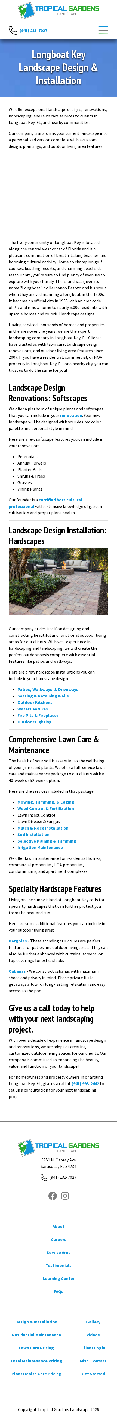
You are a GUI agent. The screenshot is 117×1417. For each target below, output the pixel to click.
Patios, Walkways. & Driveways (47, 689)
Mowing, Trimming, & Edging (45, 802)
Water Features (32, 708)
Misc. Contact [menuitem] (93, 1360)
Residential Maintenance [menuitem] (36, 1334)
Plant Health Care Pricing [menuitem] (36, 1373)
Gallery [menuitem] (93, 1321)
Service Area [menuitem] (59, 1252)
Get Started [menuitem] (93, 1373)
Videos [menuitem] (93, 1334)
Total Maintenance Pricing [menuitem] (36, 1360)
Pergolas (18, 940)
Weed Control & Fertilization (45, 808)
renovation (71, 415)
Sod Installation (33, 834)
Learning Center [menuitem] (59, 1278)
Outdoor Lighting (34, 721)
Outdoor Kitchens (35, 702)
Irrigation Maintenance (40, 847)
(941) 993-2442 (85, 1083)
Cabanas (17, 971)
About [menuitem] (58, 1226)
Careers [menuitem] (58, 1239)
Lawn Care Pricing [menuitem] (36, 1347)
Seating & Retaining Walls (43, 695)
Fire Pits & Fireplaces (38, 715)
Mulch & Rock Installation (43, 828)
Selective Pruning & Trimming (46, 841)
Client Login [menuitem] (93, 1347)
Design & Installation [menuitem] (36, 1321)
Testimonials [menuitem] (58, 1265)
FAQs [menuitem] (58, 1291)
